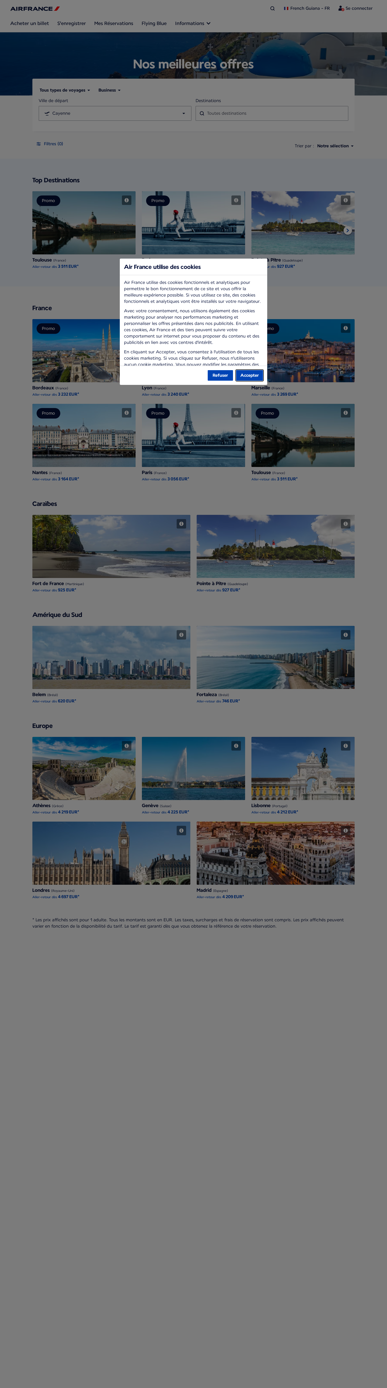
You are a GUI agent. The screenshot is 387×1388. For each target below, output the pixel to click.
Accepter (249, 375)
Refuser (220, 375)
